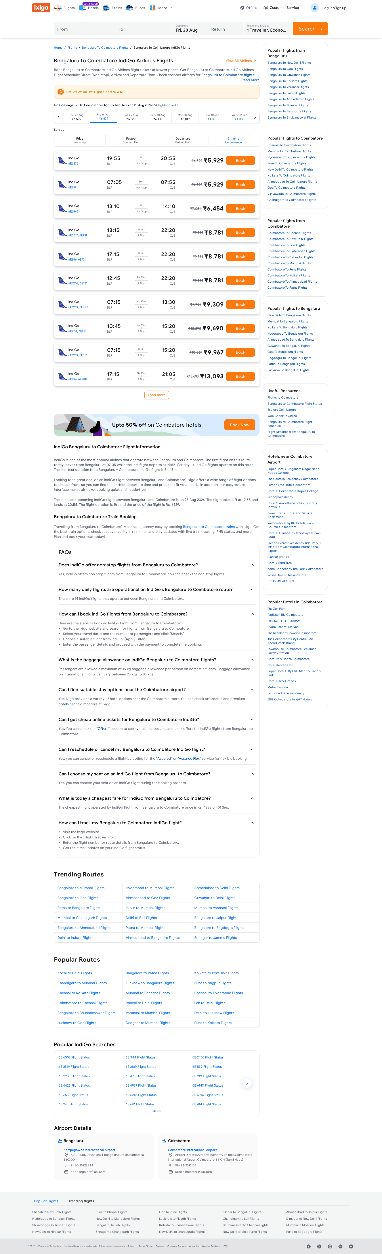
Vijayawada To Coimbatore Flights (291, 194)
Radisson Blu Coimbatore (285, 614)
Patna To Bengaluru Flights (286, 364)
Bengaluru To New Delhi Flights (289, 62)
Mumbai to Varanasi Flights (216, 908)
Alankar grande (278, 556)
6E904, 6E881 (77, 331)
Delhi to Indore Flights (75, 938)
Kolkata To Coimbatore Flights (288, 175)
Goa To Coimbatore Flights (286, 187)
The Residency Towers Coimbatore (292, 633)
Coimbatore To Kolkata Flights (288, 275)
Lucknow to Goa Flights (76, 1023)
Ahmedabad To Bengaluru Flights (290, 339)
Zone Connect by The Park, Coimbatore (295, 569)
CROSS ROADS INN (280, 581)
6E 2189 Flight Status (141, 1066)
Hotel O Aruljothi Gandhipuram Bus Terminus (292, 505)
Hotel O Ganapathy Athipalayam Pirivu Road (294, 535)
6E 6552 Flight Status (74, 1057)
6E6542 (73, 211)
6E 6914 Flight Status (207, 1095)
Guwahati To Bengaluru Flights (288, 345)
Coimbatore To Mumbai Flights (289, 263)
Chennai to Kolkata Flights (78, 993)
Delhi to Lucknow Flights (214, 1013)
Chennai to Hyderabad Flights (218, 993)
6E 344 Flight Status (140, 1057)
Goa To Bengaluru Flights (285, 351)
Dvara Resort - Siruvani (283, 627)
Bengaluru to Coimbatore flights (228, 75)
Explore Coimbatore (281, 409)
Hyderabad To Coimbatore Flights (291, 157)
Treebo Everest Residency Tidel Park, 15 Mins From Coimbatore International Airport (294, 546)
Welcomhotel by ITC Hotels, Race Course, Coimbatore (290, 525)
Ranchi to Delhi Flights (144, 1003)
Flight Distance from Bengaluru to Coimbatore (291, 433)
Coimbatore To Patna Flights (287, 287)
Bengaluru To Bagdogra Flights (289, 111)
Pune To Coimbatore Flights (286, 163)
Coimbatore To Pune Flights (286, 269)
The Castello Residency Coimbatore (292, 479)
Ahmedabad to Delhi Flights (217, 888)
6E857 (72, 187)
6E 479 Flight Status (140, 1076)
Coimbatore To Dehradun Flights (290, 257)
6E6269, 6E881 (77, 355)
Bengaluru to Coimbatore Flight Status (294, 403)
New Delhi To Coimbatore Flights (290, 169)
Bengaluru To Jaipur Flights (286, 93)
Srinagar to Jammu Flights (215, 938)
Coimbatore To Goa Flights (286, 245)
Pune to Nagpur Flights (212, 983)
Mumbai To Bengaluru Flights (287, 321)
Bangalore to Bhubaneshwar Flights (86, 1013)
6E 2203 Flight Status (74, 1076)
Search (307, 29)
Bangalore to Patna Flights (147, 973)
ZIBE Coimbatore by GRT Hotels (289, 699)
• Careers (159, 1246)
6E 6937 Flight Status (141, 1085)
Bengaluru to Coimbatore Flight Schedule (289, 424)
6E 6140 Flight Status (207, 1085)
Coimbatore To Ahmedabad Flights (292, 281)
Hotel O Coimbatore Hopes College (292, 491)
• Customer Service (176, 1246)
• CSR (225, 1246)
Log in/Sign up (334, 8)
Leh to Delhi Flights (209, 1003)
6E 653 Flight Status (73, 1095)
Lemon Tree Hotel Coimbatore (288, 485)
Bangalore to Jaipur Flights (216, 918)
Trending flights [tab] (81, 1201)
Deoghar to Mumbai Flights (148, 1023)
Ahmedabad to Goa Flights (148, 898)
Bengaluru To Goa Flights (285, 69)
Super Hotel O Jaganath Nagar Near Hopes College (293, 471)
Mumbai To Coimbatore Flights (289, 151)
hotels (64, 704)
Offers (103, 729)
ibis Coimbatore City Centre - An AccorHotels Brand (290, 641)
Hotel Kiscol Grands (281, 681)
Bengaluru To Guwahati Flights (288, 75)
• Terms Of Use (145, 1246)
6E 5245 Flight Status (141, 1095)
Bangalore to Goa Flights (77, 898)
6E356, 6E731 (77, 259)
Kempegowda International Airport (89, 1150)
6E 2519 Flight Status (74, 1066)
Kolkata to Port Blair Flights (216, 973)
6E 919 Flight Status (206, 1076)
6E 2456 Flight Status (207, 1057)
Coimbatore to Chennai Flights (82, 1003)
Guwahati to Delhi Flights (214, 898)
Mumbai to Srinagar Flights (148, 993)
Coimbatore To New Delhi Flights (290, 239)
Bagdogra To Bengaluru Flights (289, 358)
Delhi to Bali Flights (141, 918)
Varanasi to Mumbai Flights (148, 1013)
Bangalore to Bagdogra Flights (219, 928)
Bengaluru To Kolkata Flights (287, 81)
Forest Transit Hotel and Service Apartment (289, 515)
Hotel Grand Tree (279, 563)
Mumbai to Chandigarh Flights (82, 918)
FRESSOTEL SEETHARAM (283, 621)
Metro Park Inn (277, 687)
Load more (157, 395)
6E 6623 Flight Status (74, 1085)
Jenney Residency (280, 497)
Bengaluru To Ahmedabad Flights (290, 99)
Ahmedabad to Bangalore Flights (153, 938)
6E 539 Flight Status (207, 1066)
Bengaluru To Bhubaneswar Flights (291, 117)
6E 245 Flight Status (73, 1104)
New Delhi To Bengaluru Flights (289, 315)
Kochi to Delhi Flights (74, 973)
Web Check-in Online (282, 416)
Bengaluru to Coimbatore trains (209, 527)
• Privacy (131, 1246)
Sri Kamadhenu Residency (285, 693)
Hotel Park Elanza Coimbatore (288, 659)
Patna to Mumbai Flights (145, 928)
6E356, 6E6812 (78, 379)
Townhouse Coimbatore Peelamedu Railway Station (292, 651)
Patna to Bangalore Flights (79, 908)
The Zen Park (276, 608)
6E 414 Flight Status (206, 1104)
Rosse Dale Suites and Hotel (287, 575)
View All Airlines (239, 61)
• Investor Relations (210, 1246)
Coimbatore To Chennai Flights (289, 233)
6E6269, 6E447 (78, 307)
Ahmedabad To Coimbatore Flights (292, 181)
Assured (164, 758)
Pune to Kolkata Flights (213, 1023)
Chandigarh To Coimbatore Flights (291, 199)
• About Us (193, 1246)
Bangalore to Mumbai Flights (81, 888)
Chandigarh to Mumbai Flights (82, 983)
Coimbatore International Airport (192, 1150)
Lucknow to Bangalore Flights (150, 983)
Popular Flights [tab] (46, 1201)
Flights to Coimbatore (282, 397)
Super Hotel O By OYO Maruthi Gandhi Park (294, 673)
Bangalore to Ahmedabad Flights (84, 928)
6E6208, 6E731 (77, 283)
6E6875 (73, 163)
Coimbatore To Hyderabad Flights (291, 251)
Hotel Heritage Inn (280, 665)
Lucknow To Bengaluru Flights (288, 370)
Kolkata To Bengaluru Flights (287, 327)
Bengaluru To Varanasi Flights (288, 87)
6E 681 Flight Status (140, 1104)
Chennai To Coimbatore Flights (289, 145)
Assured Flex (189, 758)
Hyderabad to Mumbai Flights (150, 888)
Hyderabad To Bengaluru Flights (290, 333)
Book (240, 160)
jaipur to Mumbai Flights (145, 908)
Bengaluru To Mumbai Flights (287, 105)
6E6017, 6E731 (77, 235)
